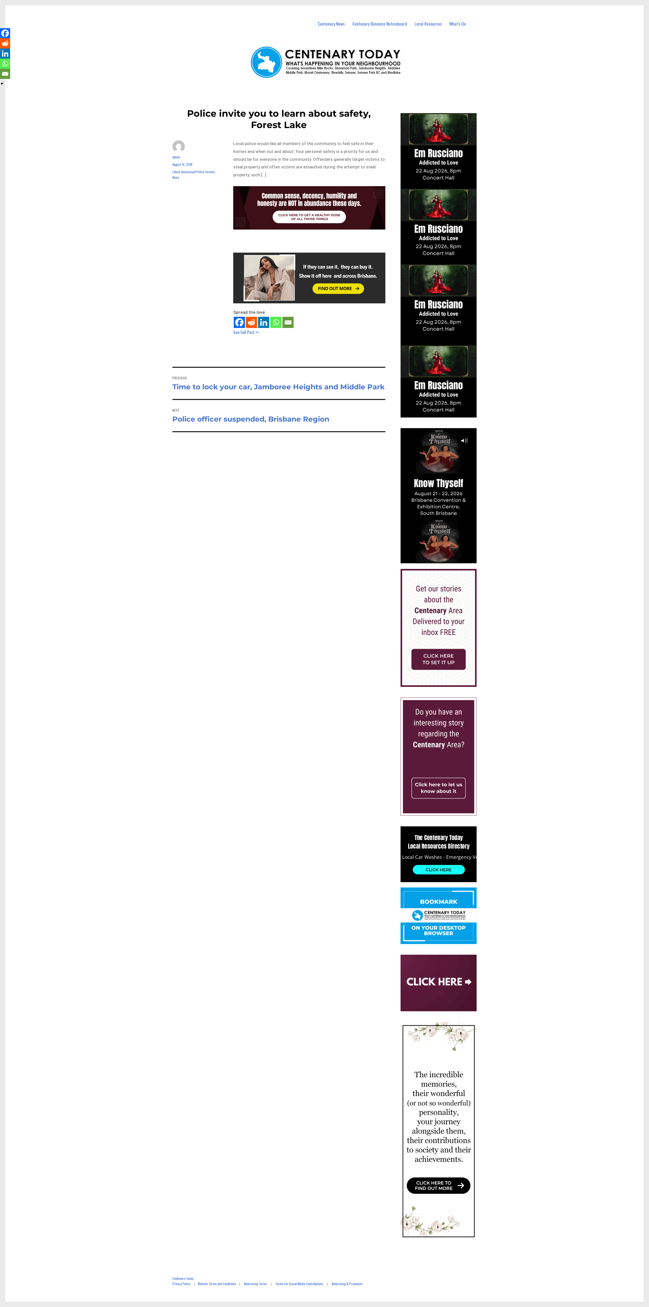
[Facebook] (239, 322)
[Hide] (2, 84)
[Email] (288, 322)
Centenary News (331, 24)
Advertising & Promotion (347, 1283)
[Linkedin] (263, 322)
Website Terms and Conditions (217, 1283)
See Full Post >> (246, 332)
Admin (176, 157)
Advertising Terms (255, 1283)
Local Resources (428, 24)
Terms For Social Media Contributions (299, 1283)
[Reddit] (251, 322)
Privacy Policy (181, 1283)
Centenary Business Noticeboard (379, 24)
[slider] (443, 559)
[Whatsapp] (275, 322)
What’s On (457, 24)
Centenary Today (182, 1278)
